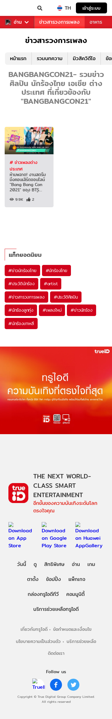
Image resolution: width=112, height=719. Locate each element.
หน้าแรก (18, 58)
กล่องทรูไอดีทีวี (43, 594)
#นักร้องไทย (56, 270)
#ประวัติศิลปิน (66, 297)
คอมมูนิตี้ (75, 594)
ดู (35, 564)
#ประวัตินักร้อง (21, 283)
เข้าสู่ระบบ (91, 8)
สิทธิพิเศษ (54, 564)
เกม (91, 564)
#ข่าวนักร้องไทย (22, 270)
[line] (38, 684)
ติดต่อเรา (56, 653)
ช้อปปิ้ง (53, 579)
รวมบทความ (50, 58)
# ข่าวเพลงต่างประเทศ (23, 165)
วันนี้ (21, 564)
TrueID (17, 8)
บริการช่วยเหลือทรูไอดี (56, 609)
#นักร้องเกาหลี (21, 323)
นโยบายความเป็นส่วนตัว (38, 641)
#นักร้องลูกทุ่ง (20, 310)
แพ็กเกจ (76, 579)
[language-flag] (59, 8)
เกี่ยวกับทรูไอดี (34, 629)
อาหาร (96, 22)
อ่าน (18, 22)
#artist (51, 283)
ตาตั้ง (33, 579)
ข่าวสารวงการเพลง (59, 22)
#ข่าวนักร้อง (81, 310)
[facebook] (56, 684)
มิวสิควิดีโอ (84, 58)
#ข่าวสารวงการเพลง (26, 297)
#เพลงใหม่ (52, 310)
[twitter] (73, 684)
